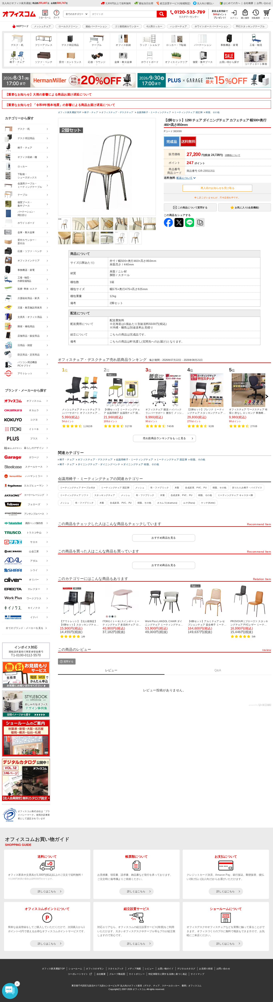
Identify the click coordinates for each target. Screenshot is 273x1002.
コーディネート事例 (256, 64)
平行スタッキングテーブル (250, 26)
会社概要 (248, 3)
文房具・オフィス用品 (30, 317)
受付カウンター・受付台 (27, 242)
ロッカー (22, 166)
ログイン (234, 18)
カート (266, 18)
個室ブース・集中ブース (25, 204)
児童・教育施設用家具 (30, 307)
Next (266, 396)
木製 (177, 487)
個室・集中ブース (203, 62)
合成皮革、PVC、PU (196, 487)
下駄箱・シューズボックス (27, 176)
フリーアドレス (43, 45)
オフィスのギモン (95, 968)
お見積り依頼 (206, 968)
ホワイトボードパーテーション (211, 26)
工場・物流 (256, 45)
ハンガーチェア (178, 26)
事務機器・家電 (229, 45)
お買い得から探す (229, 62)
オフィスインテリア (176, 62)
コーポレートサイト (78, 974)
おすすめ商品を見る (163, 537)
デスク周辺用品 (70, 45)
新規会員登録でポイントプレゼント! (220, 14)
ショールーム (75, 968)
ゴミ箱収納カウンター (127, 26)
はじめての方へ (231, 3)
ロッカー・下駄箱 (176, 45)
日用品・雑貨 (25, 345)
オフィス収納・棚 (27, 157)
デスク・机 (17, 45)
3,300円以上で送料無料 (118, 3)
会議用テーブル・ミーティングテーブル (30, 185)
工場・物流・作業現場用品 (24, 279)
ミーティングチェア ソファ (74, 495)
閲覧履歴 (256, 18)
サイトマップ (197, 974)
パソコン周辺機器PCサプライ (27, 364)
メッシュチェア (42, 26)
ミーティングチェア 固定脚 (171, 459)
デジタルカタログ (186, 968)
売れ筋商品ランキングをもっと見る (164, 438)
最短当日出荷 (146, 3)
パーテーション (202, 45)
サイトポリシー (137, 974)
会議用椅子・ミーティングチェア (134, 459)
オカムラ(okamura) (167, 503)
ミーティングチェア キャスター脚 (235, 495)
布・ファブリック (159, 487)
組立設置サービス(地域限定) (175, 3)
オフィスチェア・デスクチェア (95, 459)
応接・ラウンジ (96, 62)
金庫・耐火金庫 (123, 62)
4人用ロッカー (154, 26)
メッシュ (139, 487)
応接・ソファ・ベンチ (30, 251)
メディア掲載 (134, 968)
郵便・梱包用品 (26, 326)
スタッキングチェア (104, 495)
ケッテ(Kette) (208, 503)
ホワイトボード (149, 62)
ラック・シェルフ (150, 45)
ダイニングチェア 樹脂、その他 (141, 464)
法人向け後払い (205, 3)
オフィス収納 (123, 45)
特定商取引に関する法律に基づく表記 (167, 974)
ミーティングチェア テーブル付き (77, 487)
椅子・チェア (17, 62)
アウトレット (25, 373)
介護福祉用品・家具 (29, 298)
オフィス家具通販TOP (53, 968)
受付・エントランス (70, 62)
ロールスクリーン (68, 26)
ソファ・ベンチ (43, 62)
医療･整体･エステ (27, 288)
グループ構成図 (117, 974)
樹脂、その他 (197, 459)
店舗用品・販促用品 (29, 335)
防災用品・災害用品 (29, 354)
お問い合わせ (264, 3)
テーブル (97, 45)
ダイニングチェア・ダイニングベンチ (99, 464)
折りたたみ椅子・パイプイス (247, 487)
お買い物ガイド (165, 968)
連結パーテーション (96, 26)
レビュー (149, 968)
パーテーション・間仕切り (27, 213)
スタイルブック (116, 968)
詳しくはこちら (47, 891)
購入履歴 (245, 18)
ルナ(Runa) (189, 503)
